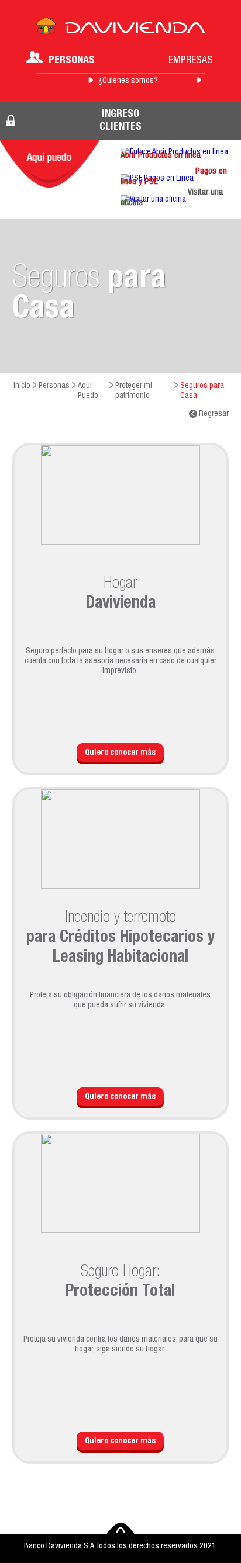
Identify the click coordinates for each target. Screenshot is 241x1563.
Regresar (213, 414)
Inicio (21, 386)
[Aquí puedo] (49, 163)
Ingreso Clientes (120, 121)
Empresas (190, 61)
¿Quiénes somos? (128, 81)
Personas (72, 61)
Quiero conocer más (120, 753)
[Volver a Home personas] (120, 29)
